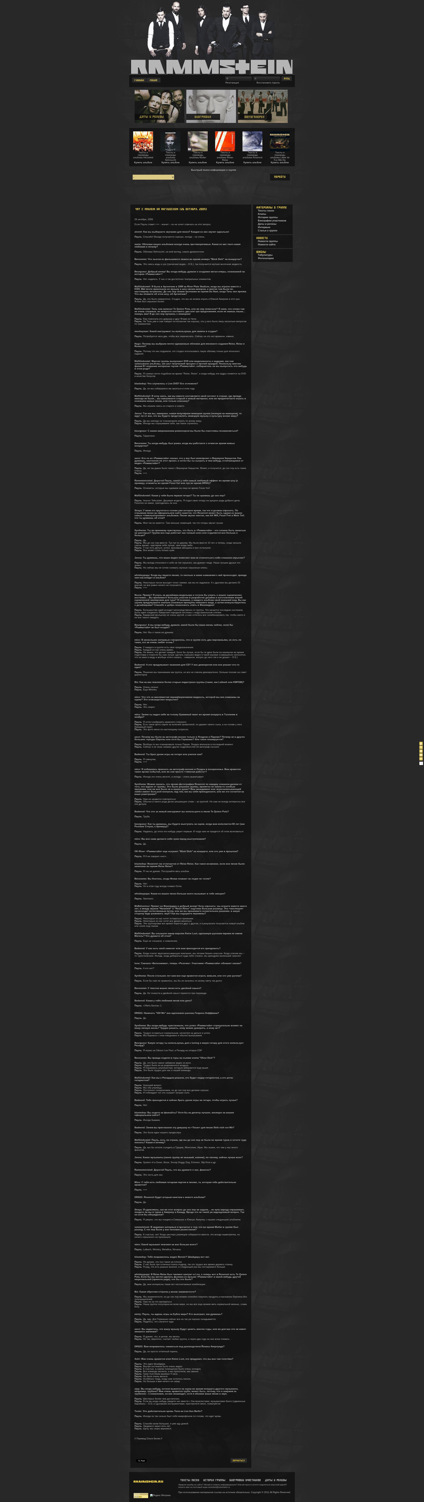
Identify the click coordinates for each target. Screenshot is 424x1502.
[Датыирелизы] (276, 1480)
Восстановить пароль (268, 82)
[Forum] (154, 80)
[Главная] (139, 80)
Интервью (264, 227)
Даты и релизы (267, 223)
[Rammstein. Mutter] (198, 150)
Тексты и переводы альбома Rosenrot (252, 155)
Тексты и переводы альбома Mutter (197, 155)
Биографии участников (272, 220)
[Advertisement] (212, 193)
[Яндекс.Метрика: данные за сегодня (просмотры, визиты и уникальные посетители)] (160, 1495)
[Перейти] (280, 177)
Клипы (262, 213)
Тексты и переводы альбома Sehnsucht (170, 156)
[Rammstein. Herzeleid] (143, 150)
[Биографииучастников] (245, 1480)
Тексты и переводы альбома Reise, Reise (225, 156)
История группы (268, 217)
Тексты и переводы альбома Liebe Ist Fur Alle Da (279, 156)
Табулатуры (265, 254)
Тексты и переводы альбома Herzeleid (143, 155)
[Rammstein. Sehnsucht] (170, 150)
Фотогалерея (266, 258)
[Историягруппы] (214, 1480)
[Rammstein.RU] (147, 1490)
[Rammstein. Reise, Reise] (225, 150)
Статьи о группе (267, 230)
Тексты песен (266, 210)
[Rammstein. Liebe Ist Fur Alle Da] (280, 150)
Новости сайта (266, 244)
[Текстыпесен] (189, 1480)
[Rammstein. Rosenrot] (252, 150)
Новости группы (268, 241)
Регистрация (232, 82)
